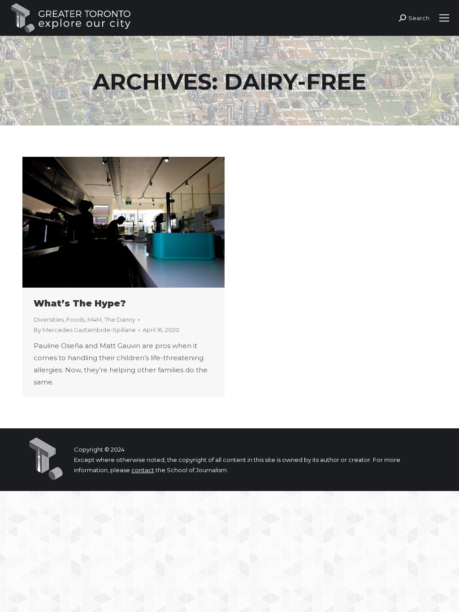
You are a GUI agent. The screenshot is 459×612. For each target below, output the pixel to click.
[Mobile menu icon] (444, 18)
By (85, 329)
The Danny (119, 319)
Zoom (111, 222)
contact (142, 470)
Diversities (49, 319)
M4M (94, 319)
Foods (75, 319)
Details (136, 222)
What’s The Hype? (80, 303)
